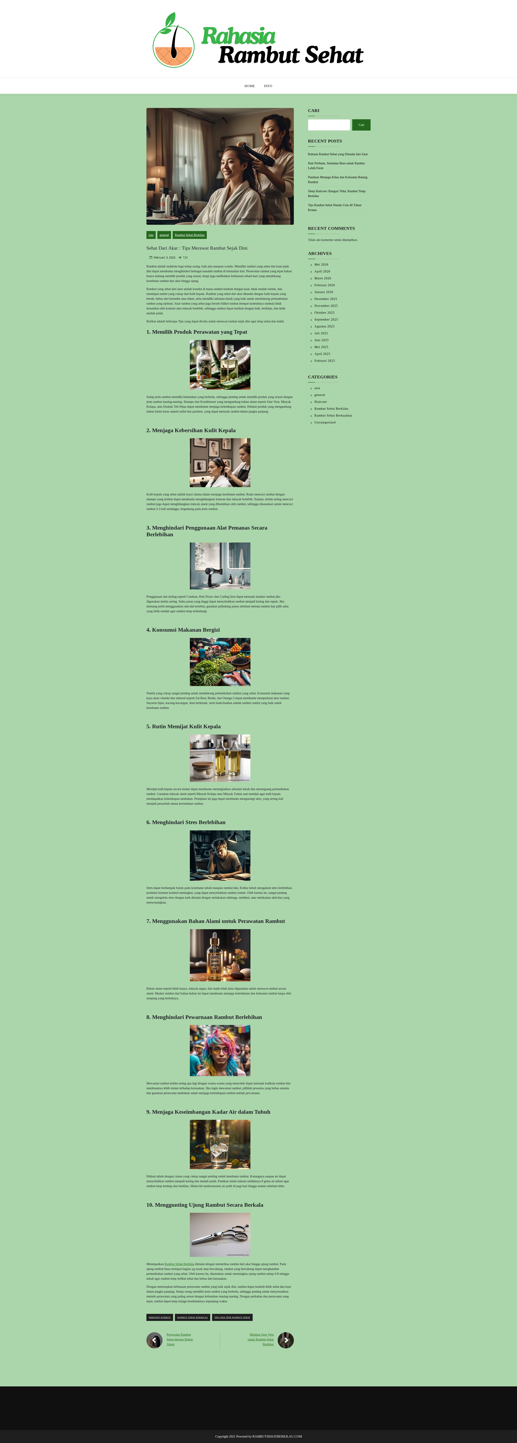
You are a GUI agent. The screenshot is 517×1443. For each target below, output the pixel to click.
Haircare (320, 401)
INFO (268, 86)
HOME (250, 86)
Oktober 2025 (324, 312)
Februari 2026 (324, 285)
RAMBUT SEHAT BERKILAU (192, 1317)
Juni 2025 (321, 340)
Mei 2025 (321, 347)
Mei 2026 (321, 264)
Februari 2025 (324, 360)
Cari (313, 110)
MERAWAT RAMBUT (160, 1317)
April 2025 (322, 354)
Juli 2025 (321, 333)
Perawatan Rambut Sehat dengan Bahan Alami (180, 1339)
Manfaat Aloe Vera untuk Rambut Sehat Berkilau (261, 1339)
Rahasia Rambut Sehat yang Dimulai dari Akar (338, 154)
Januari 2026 (323, 292)
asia (151, 235)
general (164, 235)
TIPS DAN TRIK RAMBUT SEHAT (232, 1317)
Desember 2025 (325, 299)
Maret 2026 (322, 278)
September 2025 (326, 319)
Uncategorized (325, 422)
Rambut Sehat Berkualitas (333, 415)
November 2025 (326, 305)
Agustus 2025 (324, 326)
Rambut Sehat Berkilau (190, 235)
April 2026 (322, 271)
